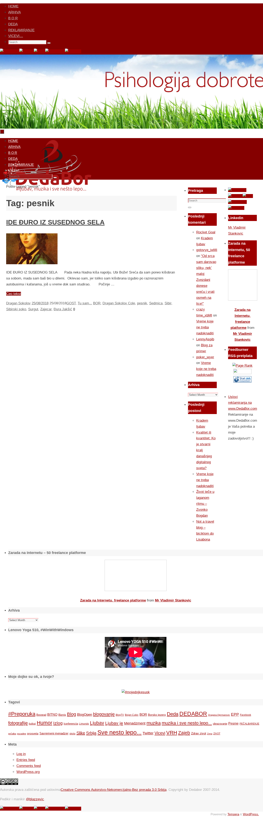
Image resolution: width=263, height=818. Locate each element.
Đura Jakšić (63, 309)
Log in (21, 754)
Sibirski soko (16, 309)
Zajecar (46, 309)
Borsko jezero (157, 714)
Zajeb (184, 732)
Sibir (168, 303)
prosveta (32, 733)
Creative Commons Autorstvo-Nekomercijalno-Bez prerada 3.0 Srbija (113, 790)
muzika (153, 723)
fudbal (32, 723)
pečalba (12, 733)
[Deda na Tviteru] (26, 51)
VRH (171, 732)
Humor (44, 723)
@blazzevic (35, 799)
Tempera (233, 814)
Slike (80, 733)
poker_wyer (205, 357)
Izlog (58, 723)
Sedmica (156, 303)
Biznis (62, 714)
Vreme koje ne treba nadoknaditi (205, 327)
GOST (71, 303)
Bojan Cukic (131, 714)
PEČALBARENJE (249, 723)
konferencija (71, 723)
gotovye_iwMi (206, 250)
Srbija (91, 733)
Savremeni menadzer (53, 733)
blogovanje (104, 714)
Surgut (33, 309)
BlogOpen (84, 715)
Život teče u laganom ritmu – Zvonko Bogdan (205, 504)
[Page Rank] (242, 366)
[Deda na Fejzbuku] (9, 51)
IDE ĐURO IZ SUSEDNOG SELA (55, 222)
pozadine (21, 733)
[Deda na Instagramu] (55, 51)
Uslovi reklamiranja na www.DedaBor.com (242, 403)
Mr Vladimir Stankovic (173, 600)
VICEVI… (15, 36)
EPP (235, 714)
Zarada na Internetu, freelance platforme (113, 600)
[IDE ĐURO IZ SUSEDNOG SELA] (32, 263)
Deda (172, 714)
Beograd (41, 714)
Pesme (233, 723)
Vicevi (160, 733)
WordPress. (251, 814)
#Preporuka (21, 714)
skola (72, 733)
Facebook (245, 714)
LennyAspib (205, 339)
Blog (71, 714)
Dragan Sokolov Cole (119, 303)
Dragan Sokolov (18, 303)
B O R (13, 18)
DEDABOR (193, 714)
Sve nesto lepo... (119, 732)
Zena (209, 733)
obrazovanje (220, 723)
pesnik (142, 303)
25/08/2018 (40, 303)
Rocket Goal (205, 232)
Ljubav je (114, 723)
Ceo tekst (13, 294)
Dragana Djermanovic (219, 715)
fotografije (18, 723)
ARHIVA (14, 12)
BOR (96, 303)
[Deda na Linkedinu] (73, 51)
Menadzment (134, 723)
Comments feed (28, 766)
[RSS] (39, 51)
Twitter (148, 733)
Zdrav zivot (198, 733)
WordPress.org (28, 772)
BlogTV (120, 714)
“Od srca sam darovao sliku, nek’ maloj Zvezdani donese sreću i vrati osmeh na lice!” (206, 279)
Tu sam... (85, 303)
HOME (13, 6)
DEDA (13, 24)
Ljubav (97, 723)
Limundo (84, 723)
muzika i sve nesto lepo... (187, 723)
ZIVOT (216, 733)
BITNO (52, 714)
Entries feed (25, 760)
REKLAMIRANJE (21, 30)
